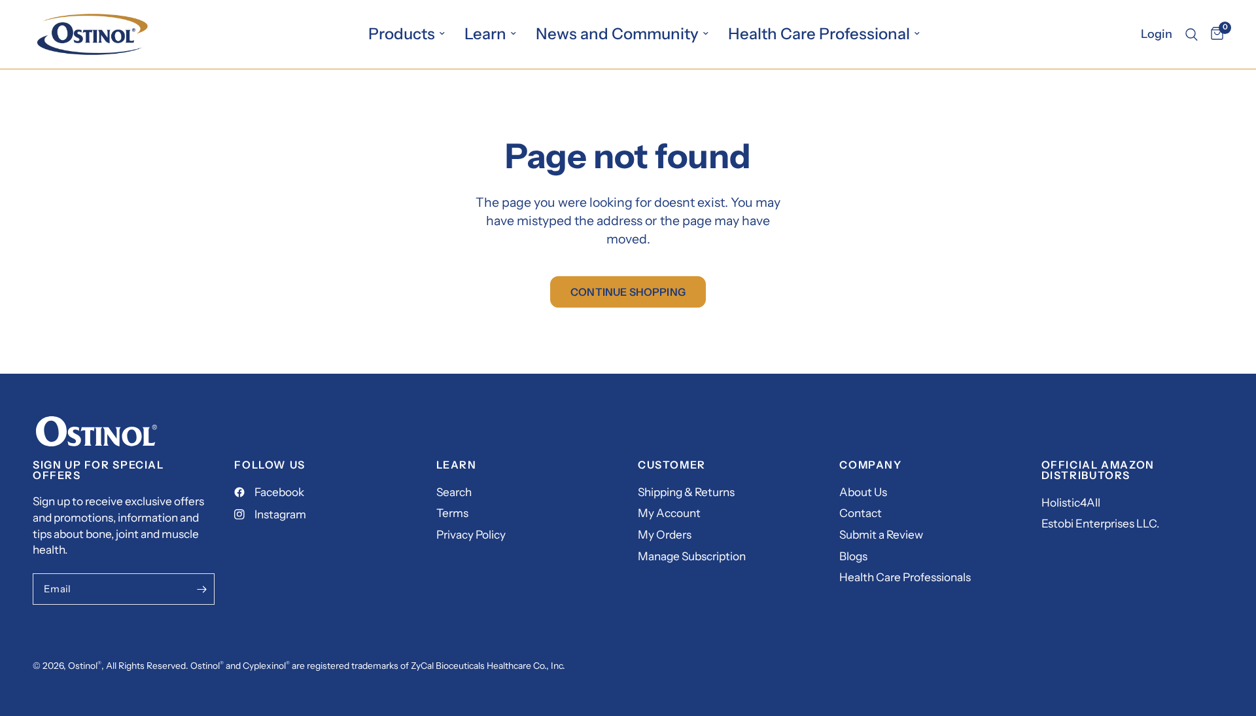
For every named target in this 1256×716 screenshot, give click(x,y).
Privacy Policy (471, 534)
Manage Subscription (692, 556)
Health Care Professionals (905, 577)
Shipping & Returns (686, 492)
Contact (860, 513)
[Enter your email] (201, 589)
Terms (452, 513)
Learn (485, 33)
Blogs (853, 556)
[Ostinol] (96, 430)
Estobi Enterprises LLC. (1100, 523)
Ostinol (82, 665)
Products (401, 33)
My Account (669, 513)
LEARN (456, 464)
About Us (863, 492)
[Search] (1191, 34)
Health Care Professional (819, 33)
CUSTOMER (672, 464)
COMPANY (870, 464)
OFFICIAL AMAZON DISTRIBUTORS (1098, 469)
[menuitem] (406, 34)
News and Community (617, 33)
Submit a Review (881, 534)
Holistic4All (1070, 502)
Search (454, 492)
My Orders (664, 534)
